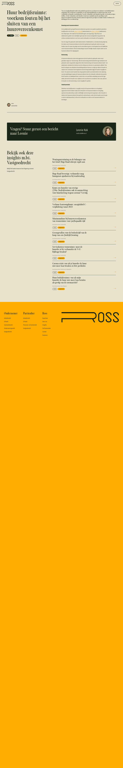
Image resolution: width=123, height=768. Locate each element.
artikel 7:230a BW (78, 31)
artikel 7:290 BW (95, 31)
